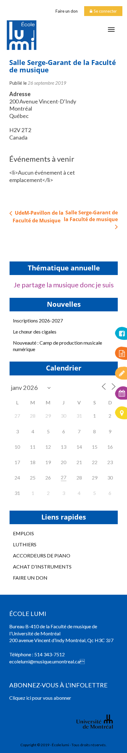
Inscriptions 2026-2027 (38, 320)
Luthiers (24, 544)
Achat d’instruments (42, 566)
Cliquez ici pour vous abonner (40, 698)
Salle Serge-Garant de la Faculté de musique (91, 216)
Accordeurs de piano (41, 555)
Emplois (23, 533)
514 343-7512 (49, 654)
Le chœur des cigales (34, 331)
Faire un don (66, 11)
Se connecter (105, 11)
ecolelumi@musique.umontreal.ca (44, 661)
